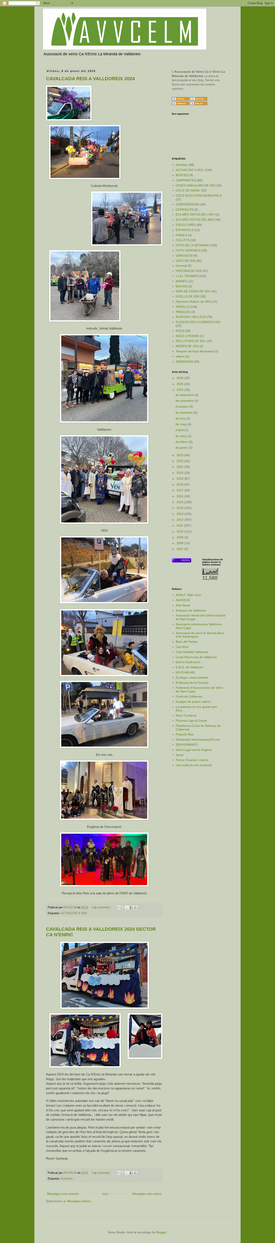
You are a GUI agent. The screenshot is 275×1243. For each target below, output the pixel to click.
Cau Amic (182, 646)
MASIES (181, 281)
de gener (182, 447)
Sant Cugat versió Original (193, 750)
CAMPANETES (186, 180)
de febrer (182, 442)
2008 (180, 543)
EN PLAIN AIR (185, 672)
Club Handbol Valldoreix (192, 652)
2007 (180, 549)
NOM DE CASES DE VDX (193, 291)
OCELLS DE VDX (187, 296)
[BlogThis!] (123, 908)
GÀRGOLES (184, 255)
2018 (180, 484)
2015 (180, 502)
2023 (180, 455)
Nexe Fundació (186, 715)
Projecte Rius (185, 734)
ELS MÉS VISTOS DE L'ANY (195, 214)
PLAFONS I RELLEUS (191, 317)
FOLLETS (182, 240)
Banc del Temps (186, 641)
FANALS (181, 235)
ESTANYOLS (184, 230)
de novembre (185, 400)
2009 (180, 537)
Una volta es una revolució (194, 765)
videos (180, 356)
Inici (105, 1193)
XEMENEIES (184, 361)
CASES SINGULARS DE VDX (195, 185)
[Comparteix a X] (127, 908)
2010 (180, 531)
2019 (180, 478)
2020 (180, 472)
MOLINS (181, 286)
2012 (180, 519)
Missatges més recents (62, 1193)
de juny (181, 418)
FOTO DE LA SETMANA (192, 245)
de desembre (185, 395)
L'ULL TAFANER (187, 276)
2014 (180, 508)
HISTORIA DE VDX (189, 271)
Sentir (180, 755)
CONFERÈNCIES (187, 204)
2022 (180, 461)
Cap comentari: (102, 907)
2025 (180, 384)
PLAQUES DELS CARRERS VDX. (198, 322)
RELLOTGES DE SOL (191, 341)
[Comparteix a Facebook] (131, 908)
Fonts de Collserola (189, 696)
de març (182, 436)
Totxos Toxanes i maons (192, 760)
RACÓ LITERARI (187, 336)
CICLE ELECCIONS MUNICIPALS (199, 195)
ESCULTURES (186, 224)
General (181, 265)
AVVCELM (183, 600)
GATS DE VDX (186, 260)
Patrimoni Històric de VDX (193, 301)
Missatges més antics (146, 1193)
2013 (180, 514)
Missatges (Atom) (79, 1201)
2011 (180, 525)
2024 (180, 389)
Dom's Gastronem (188, 662)
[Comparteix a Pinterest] (135, 908)
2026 (180, 378)
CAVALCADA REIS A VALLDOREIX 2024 (90, 78)
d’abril (180, 430)
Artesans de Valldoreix (191, 610)
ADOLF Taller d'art (188, 595)
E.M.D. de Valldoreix (189, 667)
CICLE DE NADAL (188, 190)
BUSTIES (182, 175)
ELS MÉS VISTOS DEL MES (195, 219)
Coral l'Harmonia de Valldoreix (196, 657)
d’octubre (182, 406)
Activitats (67, 1178)
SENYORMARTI (187, 744)
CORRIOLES (184, 209)
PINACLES (183, 312)
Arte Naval (183, 605)
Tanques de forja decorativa (195, 351)
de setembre (185, 412)
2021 (180, 466)
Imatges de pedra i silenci (193, 701)
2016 (180, 496)
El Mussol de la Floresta (192, 682)
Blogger (161, 1232)
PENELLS (182, 306)
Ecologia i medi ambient (192, 677)
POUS (180, 331)
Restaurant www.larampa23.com (198, 739)
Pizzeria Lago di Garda (191, 720)
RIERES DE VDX (187, 346)
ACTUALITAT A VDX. (74, 913)
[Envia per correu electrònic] (119, 908)
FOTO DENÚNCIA (188, 250)
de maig (181, 424)
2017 (180, 490)
